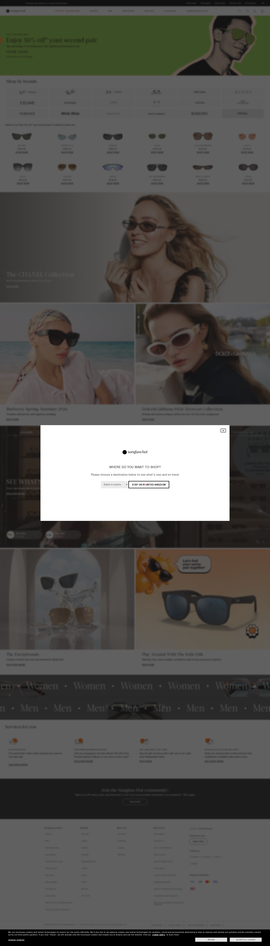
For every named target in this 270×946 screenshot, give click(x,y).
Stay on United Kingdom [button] (149, 484)
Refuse (211, 940)
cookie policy (158, 935)
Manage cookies (16, 940)
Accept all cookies (245, 940)
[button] (223, 430)
